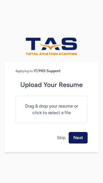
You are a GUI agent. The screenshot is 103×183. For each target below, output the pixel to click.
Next (78, 137)
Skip (61, 137)
